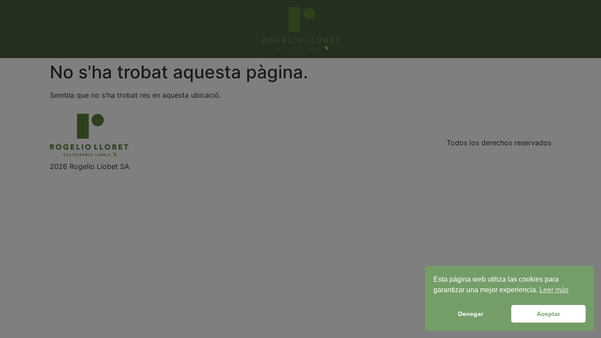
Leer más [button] (553, 290)
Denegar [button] (470, 313)
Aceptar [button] (548, 313)
